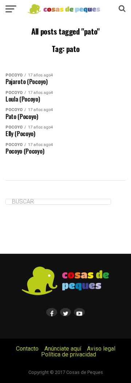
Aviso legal (101, 348)
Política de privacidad (68, 354)
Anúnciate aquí (62, 348)
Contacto (27, 348)
